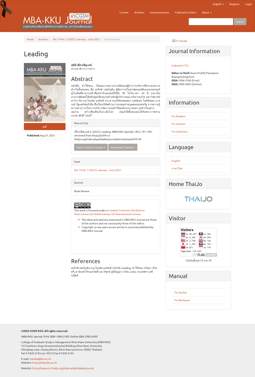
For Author (180, 292)
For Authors (178, 123)
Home (30, 39)
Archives (139, 12)
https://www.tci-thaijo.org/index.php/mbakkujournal (63, 368)
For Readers (179, 116)
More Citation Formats (90, 147)
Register (234, 4)
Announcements (159, 12)
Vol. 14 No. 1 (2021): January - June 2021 (76, 39)
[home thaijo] (198, 198)
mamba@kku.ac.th (40, 358)
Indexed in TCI (180, 65)
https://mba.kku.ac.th (44, 362)
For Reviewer (182, 300)
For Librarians (179, 131)
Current (124, 12)
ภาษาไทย (177, 168)
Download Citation (122, 147)
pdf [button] (45, 126)
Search (240, 21)
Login (248, 4)
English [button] (217, 4)
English (176, 160)
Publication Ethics (185, 12)
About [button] (206, 12)
